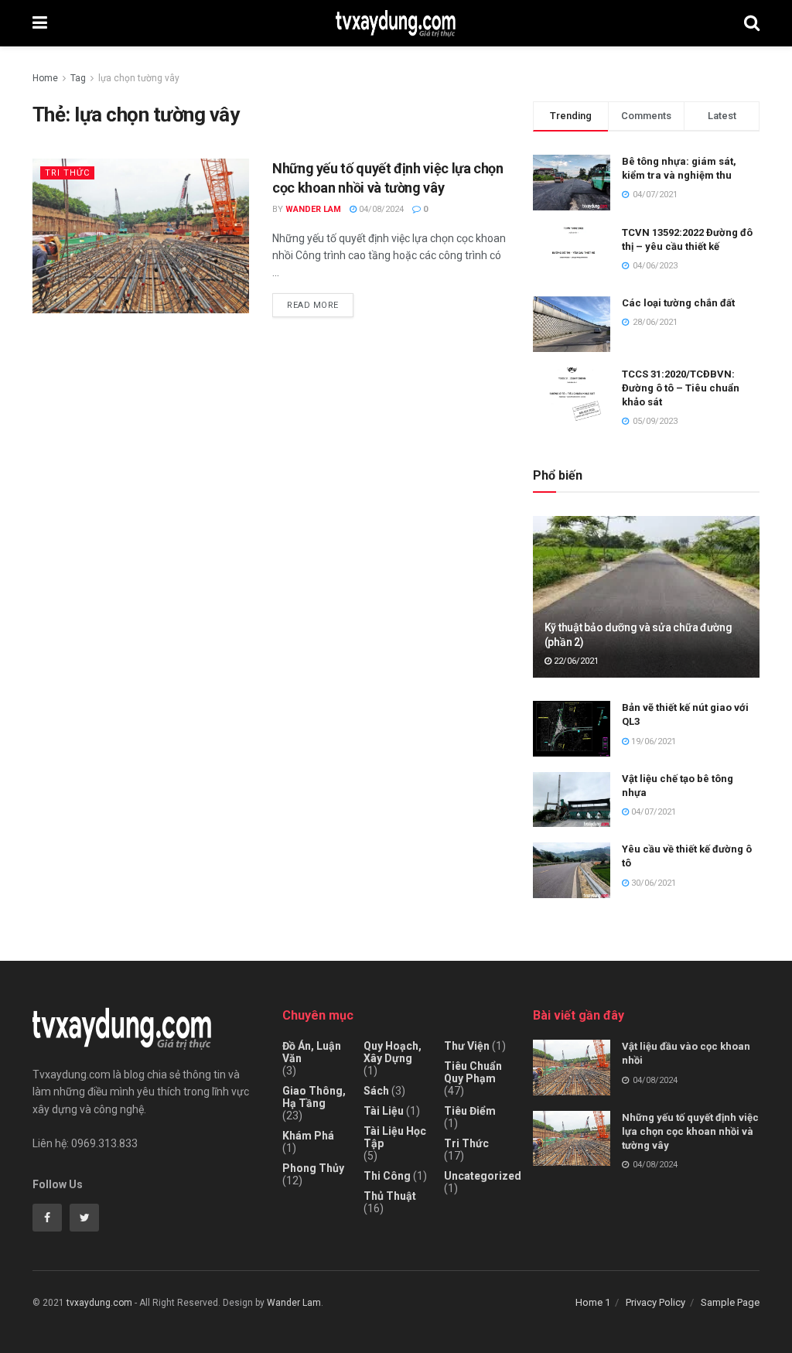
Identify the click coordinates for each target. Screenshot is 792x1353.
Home (45, 78)
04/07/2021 (652, 812)
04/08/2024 (380, 209)
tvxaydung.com (99, 1302)
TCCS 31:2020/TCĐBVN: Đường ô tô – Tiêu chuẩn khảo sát (680, 388)
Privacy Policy (655, 1302)
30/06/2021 (652, 883)
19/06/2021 (652, 741)
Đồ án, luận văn (311, 1052)
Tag (78, 78)
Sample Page (730, 1302)
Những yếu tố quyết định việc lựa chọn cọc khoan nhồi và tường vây (690, 1131)
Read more (313, 305)
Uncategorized (482, 1176)
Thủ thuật (390, 1196)
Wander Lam (313, 209)
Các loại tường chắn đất (678, 303)
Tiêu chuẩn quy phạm (473, 1072)
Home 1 (592, 1302)
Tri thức (67, 173)
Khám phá (308, 1135)
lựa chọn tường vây (138, 78)
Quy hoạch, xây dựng (393, 1052)
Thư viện (467, 1046)
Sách (376, 1091)
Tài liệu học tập (395, 1137)
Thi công (387, 1176)
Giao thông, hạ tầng (314, 1097)
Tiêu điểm (470, 1111)
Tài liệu (384, 1111)
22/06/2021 (575, 661)
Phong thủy (313, 1168)
